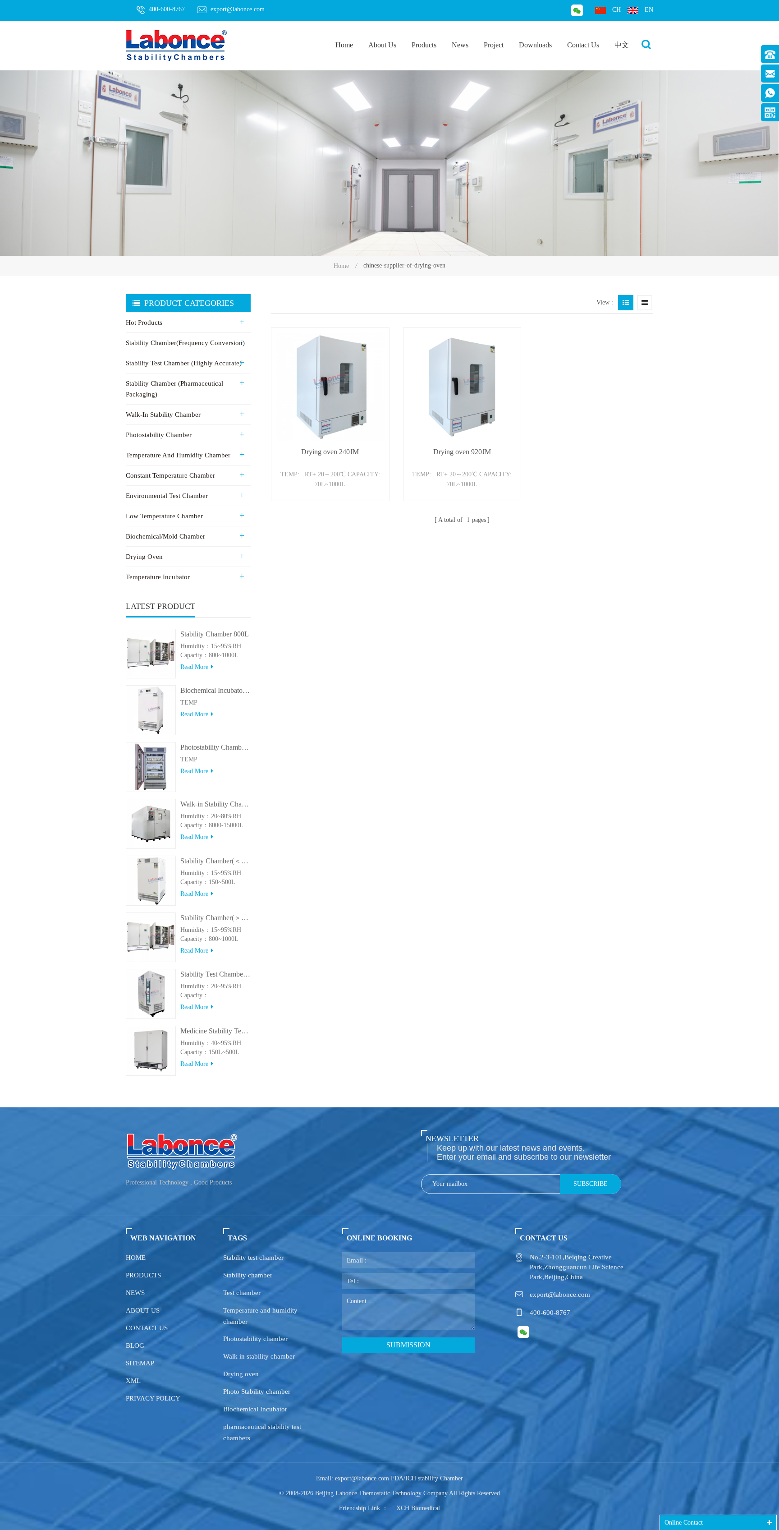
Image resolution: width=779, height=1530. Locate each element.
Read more (194, 667)
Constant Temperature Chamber (170, 475)
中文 (621, 45)
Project (494, 45)
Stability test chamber (253, 1257)
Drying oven (241, 1374)
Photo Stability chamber (256, 1391)
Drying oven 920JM (462, 452)
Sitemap (140, 1363)
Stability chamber (247, 1275)
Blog (135, 1345)
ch (616, 9)
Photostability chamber (255, 1338)
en (649, 9)
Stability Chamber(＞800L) (215, 918)
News (460, 45)
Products (424, 45)
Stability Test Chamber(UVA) (215, 974)
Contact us (147, 1328)
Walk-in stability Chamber (163, 414)
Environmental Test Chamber (167, 495)
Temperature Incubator (158, 577)
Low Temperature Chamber (164, 516)
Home (344, 45)
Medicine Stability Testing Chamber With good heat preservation (215, 1031)
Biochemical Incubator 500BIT (215, 690)
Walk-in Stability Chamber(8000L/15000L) (215, 804)
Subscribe (590, 1183)
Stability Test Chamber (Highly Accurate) (184, 363)
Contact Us (583, 45)
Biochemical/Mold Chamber (165, 536)
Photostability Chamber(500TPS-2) (215, 747)
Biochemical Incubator (255, 1409)
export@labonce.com (238, 9)
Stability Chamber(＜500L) (215, 861)
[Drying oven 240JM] (330, 386)
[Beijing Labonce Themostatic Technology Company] (177, 44)
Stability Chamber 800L (214, 634)
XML (133, 1380)
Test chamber (242, 1292)
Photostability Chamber (159, 434)
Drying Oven (144, 556)
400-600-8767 (167, 9)
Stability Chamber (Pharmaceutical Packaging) (174, 389)
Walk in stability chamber (259, 1356)
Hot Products (144, 322)
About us (143, 1310)
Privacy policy (153, 1398)
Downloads (535, 45)
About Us (382, 45)
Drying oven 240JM (330, 452)
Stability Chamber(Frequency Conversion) (185, 342)
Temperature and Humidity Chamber (178, 455)
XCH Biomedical (418, 1508)
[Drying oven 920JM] (462, 386)
